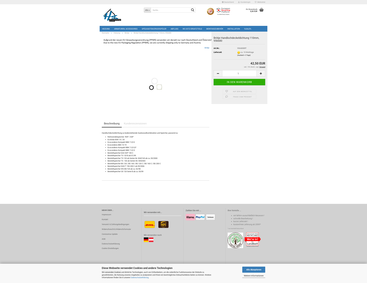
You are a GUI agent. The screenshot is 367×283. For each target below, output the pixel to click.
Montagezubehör (214, 29)
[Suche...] (192, 10)
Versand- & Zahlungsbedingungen (115, 224)
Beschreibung (112, 123)
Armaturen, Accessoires (125, 29)
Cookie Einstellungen (110, 248)
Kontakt (105, 219)
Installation (233, 29)
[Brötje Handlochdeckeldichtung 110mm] (155, 79)
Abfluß (174, 29)
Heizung (106, 29)
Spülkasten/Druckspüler (154, 29)
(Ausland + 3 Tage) (244, 55)
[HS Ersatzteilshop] (120, 15)
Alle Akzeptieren (253, 269)
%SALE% (247, 29)
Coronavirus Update (110, 234)
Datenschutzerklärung (140, 277)
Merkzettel (260, 2)
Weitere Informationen (254, 276)
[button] (228, 2)
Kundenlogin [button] (245, 2)
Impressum (106, 214)
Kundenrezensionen (135, 123)
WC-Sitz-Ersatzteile (192, 29)
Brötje (207, 48)
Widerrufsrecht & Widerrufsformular (116, 229)
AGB (103, 239)
